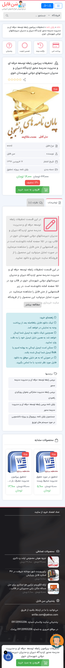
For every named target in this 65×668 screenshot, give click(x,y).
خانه (59, 27)
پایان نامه (50, 27)
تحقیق (10, 169)
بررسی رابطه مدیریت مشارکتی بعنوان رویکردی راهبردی (35, 395)
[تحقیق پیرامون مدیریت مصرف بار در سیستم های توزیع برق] (19, 462)
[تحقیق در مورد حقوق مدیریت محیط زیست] (47, 462)
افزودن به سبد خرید (29, 190)
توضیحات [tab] (52, 202)
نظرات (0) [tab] (33, 202)
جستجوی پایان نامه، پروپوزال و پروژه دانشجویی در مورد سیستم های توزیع (33, 419)
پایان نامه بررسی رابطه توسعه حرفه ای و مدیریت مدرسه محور (33, 407)
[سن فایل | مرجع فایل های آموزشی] (14, 6)
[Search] (7, 15)
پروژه (16, 169)
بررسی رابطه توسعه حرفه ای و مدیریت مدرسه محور (34, 382)
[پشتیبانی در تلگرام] (57, 641)
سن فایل (11, 154)
